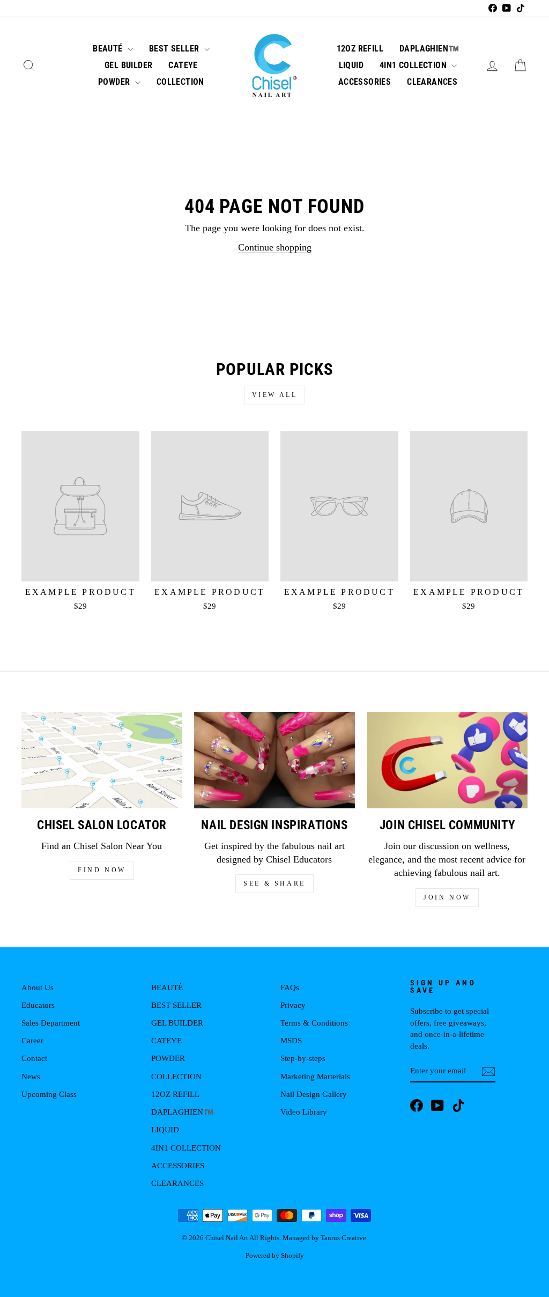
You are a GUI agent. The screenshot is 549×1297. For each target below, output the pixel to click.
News (30, 1076)
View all (275, 395)
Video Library (303, 1111)
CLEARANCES (432, 82)
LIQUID (351, 65)
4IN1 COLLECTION (414, 65)
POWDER (115, 82)
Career (32, 1040)
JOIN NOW (447, 897)
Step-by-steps (302, 1058)
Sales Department (50, 1022)
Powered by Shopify (275, 1255)
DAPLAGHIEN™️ (429, 48)
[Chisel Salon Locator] (101, 760)
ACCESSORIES (364, 82)
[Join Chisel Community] (447, 760)
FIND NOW (102, 870)
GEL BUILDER (128, 65)
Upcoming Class (49, 1094)
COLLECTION (180, 82)
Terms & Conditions (314, 1022)
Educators (38, 1004)
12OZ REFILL (360, 48)
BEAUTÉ (109, 48)
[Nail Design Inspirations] (274, 760)
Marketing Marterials (315, 1076)
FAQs (289, 987)
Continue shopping (274, 247)
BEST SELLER (175, 48)
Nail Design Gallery (313, 1094)
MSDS (291, 1040)
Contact (34, 1058)
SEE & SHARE (274, 883)
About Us (37, 987)
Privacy (293, 1004)
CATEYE (182, 65)
